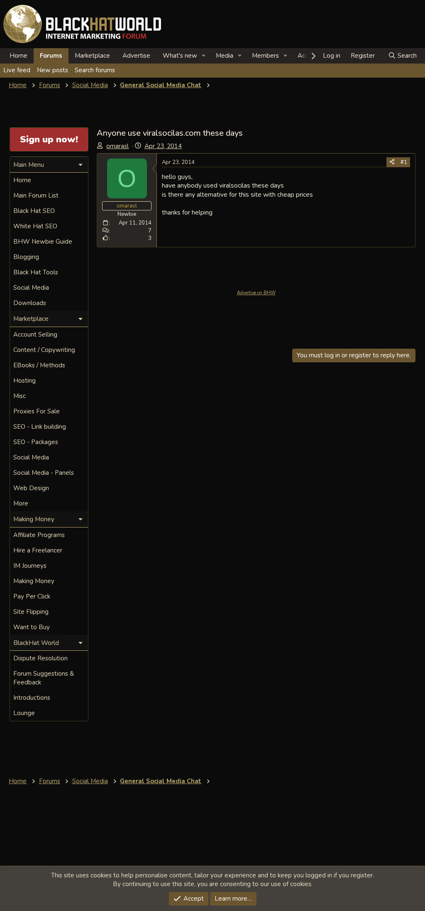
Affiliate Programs (39, 535)
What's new (180, 55)
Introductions (31, 698)
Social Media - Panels (43, 473)
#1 (404, 162)
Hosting (24, 380)
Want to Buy (31, 627)
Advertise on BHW (256, 293)
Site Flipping (31, 612)
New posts (52, 70)
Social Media (31, 287)
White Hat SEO (35, 226)
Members (265, 55)
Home (18, 55)
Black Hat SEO (34, 211)
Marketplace (92, 55)
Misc (19, 396)
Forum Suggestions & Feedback (43, 677)
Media (224, 55)
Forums (51, 55)
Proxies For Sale (36, 411)
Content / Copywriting (44, 350)
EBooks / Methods (39, 365)
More (20, 503)
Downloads (29, 303)
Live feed (16, 70)
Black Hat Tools (35, 272)
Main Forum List (36, 195)
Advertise (136, 55)
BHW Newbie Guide (42, 241)
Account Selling (35, 334)
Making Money (33, 581)
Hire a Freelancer (37, 550)
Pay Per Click (31, 596)
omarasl (117, 146)
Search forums (95, 70)
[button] (204, 56)
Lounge (24, 713)
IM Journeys (29, 566)
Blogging (26, 257)
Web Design (31, 488)
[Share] (392, 162)
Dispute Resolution (40, 658)
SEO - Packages (35, 442)
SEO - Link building (39, 427)
